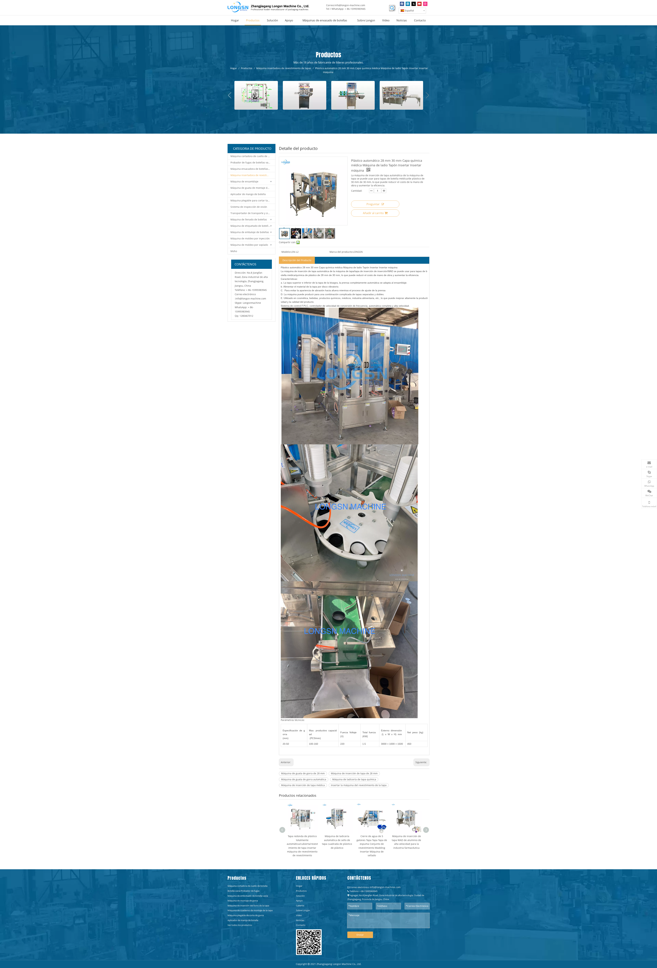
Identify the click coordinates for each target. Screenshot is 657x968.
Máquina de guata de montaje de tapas (252, 187)
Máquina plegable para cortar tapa (250, 200)
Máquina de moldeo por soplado (249, 244)
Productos (301, 890)
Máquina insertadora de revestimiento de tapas (252, 175)
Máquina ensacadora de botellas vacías (252, 168)
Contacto (300, 925)
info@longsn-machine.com (349, 5)
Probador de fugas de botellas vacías (251, 162)
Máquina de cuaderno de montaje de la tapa (250, 910)
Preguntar (373, 204)
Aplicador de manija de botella (243, 920)
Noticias (300, 920)
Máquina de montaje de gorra (243, 900)
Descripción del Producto (296, 260)
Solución (300, 895)
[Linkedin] (408, 4)
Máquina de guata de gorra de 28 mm (303, 773)
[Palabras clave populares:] (392, 8)
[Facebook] (402, 4)
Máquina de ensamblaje (244, 181)
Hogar (299, 885)
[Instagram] (425, 4)
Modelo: (286, 251)
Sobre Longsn (303, 910)
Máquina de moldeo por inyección (250, 238)
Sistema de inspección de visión (248, 206)
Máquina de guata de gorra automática (303, 779)
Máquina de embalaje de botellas (249, 232)
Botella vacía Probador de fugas (244, 890)
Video (299, 915)
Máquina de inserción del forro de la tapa (248, 905)
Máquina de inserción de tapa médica (303, 785)
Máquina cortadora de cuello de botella (252, 156)
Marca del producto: (341, 251)
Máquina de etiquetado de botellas (250, 225)
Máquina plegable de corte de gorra (246, 915)
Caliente (300, 905)
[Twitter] (413, 4)
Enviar (360, 934)
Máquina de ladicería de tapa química (354, 779)
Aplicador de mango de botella (248, 194)
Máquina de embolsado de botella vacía (248, 895)
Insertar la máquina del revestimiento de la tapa (359, 785)
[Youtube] (419, 4)
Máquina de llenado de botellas (248, 219)
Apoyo (299, 900)
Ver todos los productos (240, 925)
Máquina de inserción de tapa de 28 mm (354, 773)
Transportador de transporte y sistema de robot (252, 213)
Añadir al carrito (373, 213)
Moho (233, 251)
